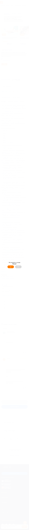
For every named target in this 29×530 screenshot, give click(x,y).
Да (10, 266)
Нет (18, 266)
